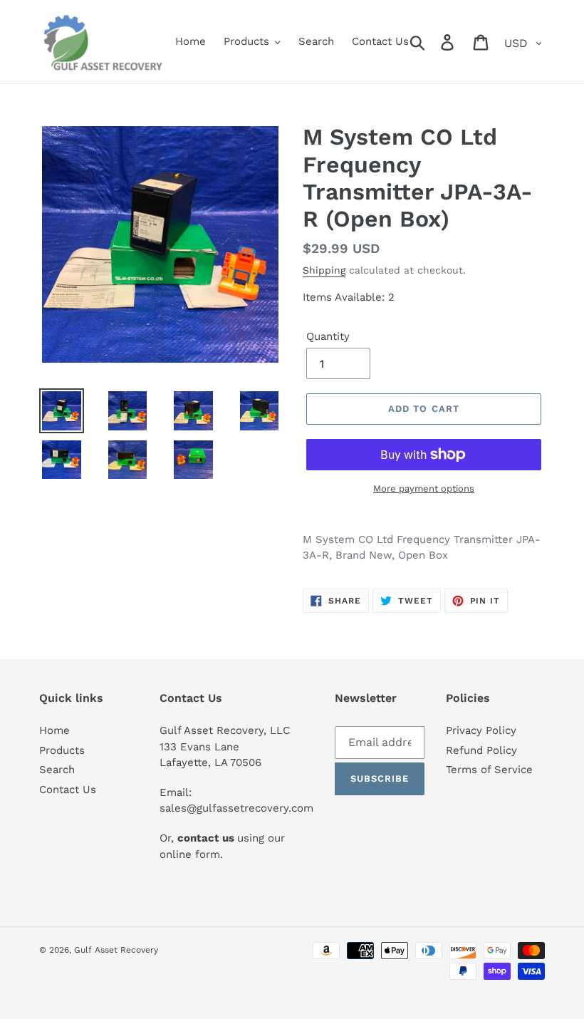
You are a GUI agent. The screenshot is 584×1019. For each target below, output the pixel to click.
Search (57, 769)
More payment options (423, 488)
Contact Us (67, 789)
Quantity (328, 336)
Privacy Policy (481, 730)
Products (62, 750)
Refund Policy (481, 750)
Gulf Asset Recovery (116, 950)
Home (54, 730)
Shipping (324, 270)
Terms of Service (489, 769)
